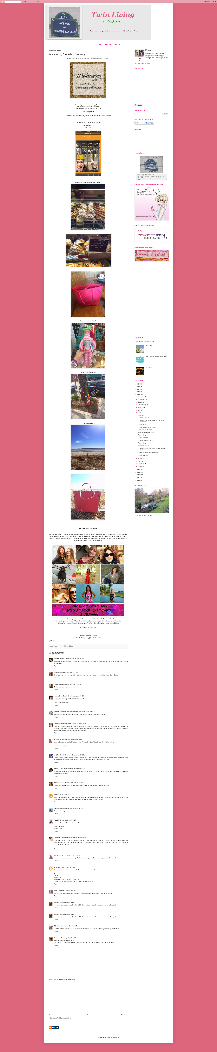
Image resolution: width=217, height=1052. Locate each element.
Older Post (124, 1015)
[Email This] (63, 646)
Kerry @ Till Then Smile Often (63, 769)
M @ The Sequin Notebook (62, 755)
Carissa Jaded (71, 623)
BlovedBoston (114, 675)
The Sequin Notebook (74, 619)
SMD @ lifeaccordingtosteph (63, 808)
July (139, 410)
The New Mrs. (91, 623)
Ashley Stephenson (60, 684)
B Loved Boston (83, 58)
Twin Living (113, 619)
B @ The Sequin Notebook (62, 658)
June (140, 412)
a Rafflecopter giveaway (88, 627)
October (140, 402)
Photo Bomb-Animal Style (146, 432)
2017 (138, 389)
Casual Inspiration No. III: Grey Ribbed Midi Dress (77, 881)
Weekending (142, 435)
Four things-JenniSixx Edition (145, 341)
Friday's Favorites (143, 417)
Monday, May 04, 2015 (78, 658)
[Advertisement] (88, 997)
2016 (138, 392)
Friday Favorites (143, 438)
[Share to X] (68, 646)
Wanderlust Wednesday (145, 440)
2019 (138, 384)
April (139, 458)
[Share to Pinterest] (72, 646)
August (140, 407)
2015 (138, 394)
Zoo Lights (148, 367)
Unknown (57, 867)
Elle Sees (57, 926)
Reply (56, 666)
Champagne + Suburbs (113, 621)
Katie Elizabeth (59, 890)
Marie (149, 50)
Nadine (56, 794)
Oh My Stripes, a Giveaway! (71, 879)
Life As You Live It (59, 855)
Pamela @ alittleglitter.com (62, 723)
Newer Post (52, 1015)
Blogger (116, 1037)
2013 (138, 472)
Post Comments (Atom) (64, 1018)
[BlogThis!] (65, 646)
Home (88, 1015)
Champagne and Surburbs (100, 58)
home (99, 44)
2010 (138, 480)
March (140, 461)
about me (107, 44)
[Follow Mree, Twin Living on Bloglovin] (144, 124)
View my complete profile (142, 63)
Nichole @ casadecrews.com (63, 782)
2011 (138, 477)
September (141, 405)
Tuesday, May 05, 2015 (68, 867)
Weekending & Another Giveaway (148, 452)
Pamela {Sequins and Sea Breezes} (65, 837)
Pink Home (148, 345)
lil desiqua (57, 938)
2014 (138, 470)
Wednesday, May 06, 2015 (69, 926)
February (141, 464)
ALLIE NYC (57, 820)
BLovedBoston (59, 672)
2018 (138, 386)
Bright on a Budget (67, 621)
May (139, 415)
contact (117, 44)
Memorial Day (142, 424)
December (141, 397)
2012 (138, 475)
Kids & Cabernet (89, 621)
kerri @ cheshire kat (60, 739)
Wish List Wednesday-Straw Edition (156, 356)
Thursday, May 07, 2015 (68, 938)
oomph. (56, 902)
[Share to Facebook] (70, 646)
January (140, 466)
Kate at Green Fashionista (62, 696)
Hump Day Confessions (145, 430)
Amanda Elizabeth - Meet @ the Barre (66, 711)
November (141, 399)
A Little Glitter (96, 619)
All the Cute (57, 877)
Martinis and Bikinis (112, 623)
